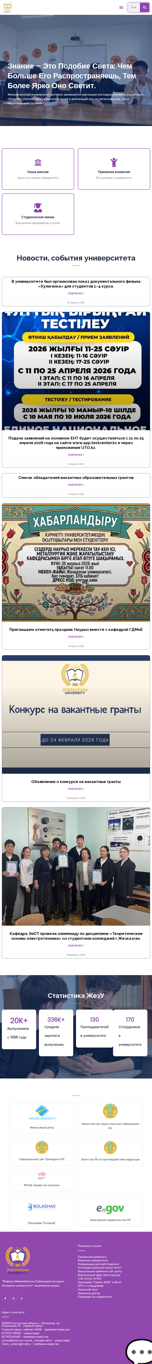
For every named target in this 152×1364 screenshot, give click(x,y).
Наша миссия (38, 172)
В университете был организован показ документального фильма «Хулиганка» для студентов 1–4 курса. (76, 283)
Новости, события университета (76, 257)
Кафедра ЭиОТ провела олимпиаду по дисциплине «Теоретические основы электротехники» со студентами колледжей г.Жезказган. (76, 935)
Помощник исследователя (95, 1297)
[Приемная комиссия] (114, 162)
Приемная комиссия (114, 172)
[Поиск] (144, 7)
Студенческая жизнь (38, 217)
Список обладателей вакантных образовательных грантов (76, 477)
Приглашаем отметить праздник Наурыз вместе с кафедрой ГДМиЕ (76, 629)
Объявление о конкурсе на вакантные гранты (76, 781)
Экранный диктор (89, 1293)
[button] (121, 7)
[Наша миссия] (38, 162)
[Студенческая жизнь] (38, 207)
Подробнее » (76, 293)
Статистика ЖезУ (76, 995)
